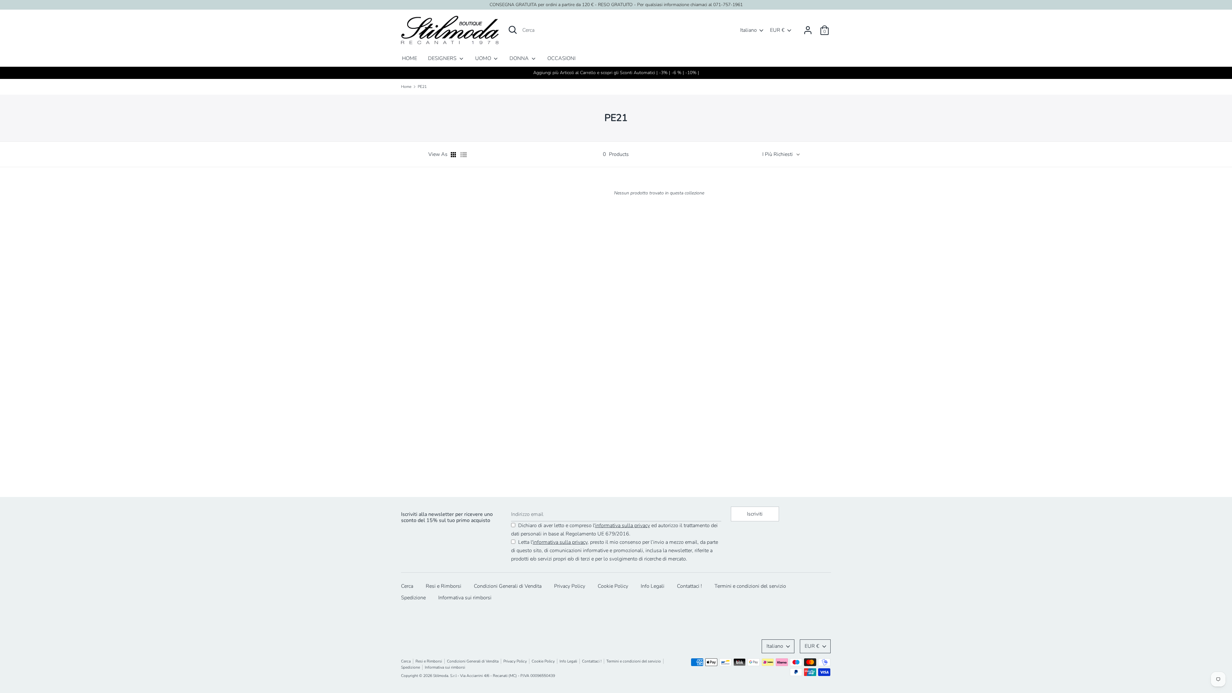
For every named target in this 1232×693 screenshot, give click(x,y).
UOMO (483, 58)
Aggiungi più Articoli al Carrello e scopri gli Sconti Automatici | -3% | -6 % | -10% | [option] (616, 73)
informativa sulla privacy (622, 525)
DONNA (519, 58)
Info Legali (652, 586)
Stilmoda (440, 675)
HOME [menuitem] (409, 58)
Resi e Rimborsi (443, 586)
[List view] (463, 154)
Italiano (748, 30)
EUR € (777, 30)
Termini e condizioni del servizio (750, 586)
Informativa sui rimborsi (465, 597)
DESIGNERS (443, 58)
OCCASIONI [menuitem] (561, 58)
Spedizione (413, 597)
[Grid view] (454, 154)
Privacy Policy (569, 586)
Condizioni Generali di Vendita (508, 586)
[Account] (807, 27)
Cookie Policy (613, 586)
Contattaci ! (689, 586)
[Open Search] (512, 29)
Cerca (407, 586)
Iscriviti (755, 514)
